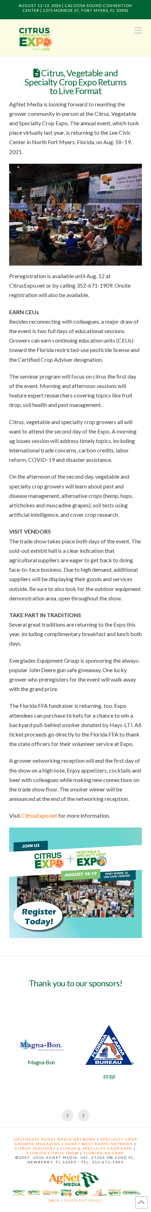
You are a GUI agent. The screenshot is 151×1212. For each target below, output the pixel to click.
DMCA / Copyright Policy (75, 1200)
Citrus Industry (35, 1148)
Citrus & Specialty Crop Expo (96, 1148)
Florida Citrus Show (53, 1153)
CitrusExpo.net (39, 815)
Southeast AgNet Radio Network (55, 1139)
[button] (138, 30)
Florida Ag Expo (104, 1153)
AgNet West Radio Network (99, 1144)
